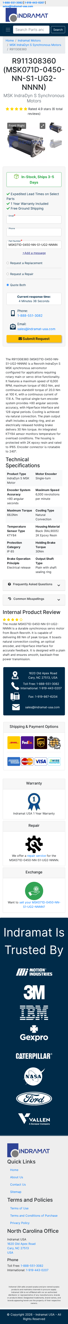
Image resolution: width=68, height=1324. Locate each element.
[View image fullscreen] (42, 126)
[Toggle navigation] (8, 29)
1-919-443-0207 (34, 2)
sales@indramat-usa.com (18, 6)
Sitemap (15, 1192)
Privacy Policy (20, 1223)
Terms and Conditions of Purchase (33, 1215)
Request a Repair (21, 274)
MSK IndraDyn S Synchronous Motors (35, 45)
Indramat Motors (29, 40)
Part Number (15, 241)
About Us (16, 1177)
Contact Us (18, 1184)
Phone (12, 228)
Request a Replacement (26, 263)
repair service (36, 855)
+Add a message (34, 253)
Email (11, 216)
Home (10, 40)
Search (58, 29)
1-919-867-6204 (46, 696)
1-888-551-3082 (13, 2)
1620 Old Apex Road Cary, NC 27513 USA (21, 1248)
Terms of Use (19, 1208)
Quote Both (18, 285)
